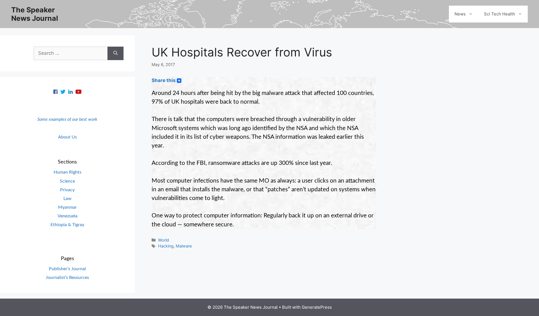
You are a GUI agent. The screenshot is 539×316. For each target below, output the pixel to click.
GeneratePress (317, 307)
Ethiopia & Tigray (67, 224)
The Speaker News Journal (34, 14)
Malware (184, 246)
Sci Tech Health (499, 14)
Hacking (165, 246)
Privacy (67, 190)
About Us (67, 137)
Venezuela (67, 216)
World (163, 240)
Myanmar (67, 207)
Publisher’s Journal (67, 269)
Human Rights (67, 172)
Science (67, 181)
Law (67, 198)
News (460, 14)
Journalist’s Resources (67, 277)
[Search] (116, 53)
